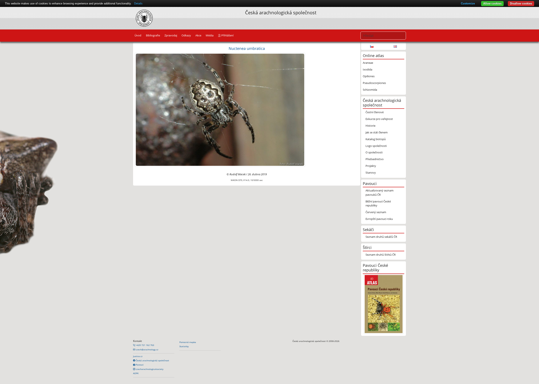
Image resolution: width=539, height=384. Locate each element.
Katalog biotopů (376, 139)
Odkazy (186, 35)
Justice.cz (138, 356)
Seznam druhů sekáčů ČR (381, 237)
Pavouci (139, 364)
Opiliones (369, 76)
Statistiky (184, 346)
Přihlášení (227, 35)
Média (209, 35)
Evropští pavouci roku (379, 219)
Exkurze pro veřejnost (379, 119)
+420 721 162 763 (144, 345)
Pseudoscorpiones (374, 83)
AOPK (136, 373)
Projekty (371, 166)
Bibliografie (153, 35)
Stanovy (371, 172)
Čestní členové (375, 112)
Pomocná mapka (187, 342)
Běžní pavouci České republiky (378, 203)
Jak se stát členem (377, 132)
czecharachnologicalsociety (149, 369)
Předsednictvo (375, 159)
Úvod (138, 35)
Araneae (368, 63)
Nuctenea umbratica (247, 48)
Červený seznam (376, 212)
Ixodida (367, 69)
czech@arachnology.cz (146, 349)
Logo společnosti (376, 146)
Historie (370, 126)
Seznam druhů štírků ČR (381, 254)
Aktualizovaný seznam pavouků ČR (380, 192)
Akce (198, 35)
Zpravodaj (170, 35)
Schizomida (370, 90)
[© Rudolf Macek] (220, 109)
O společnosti (374, 152)
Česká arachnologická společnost (152, 360)
